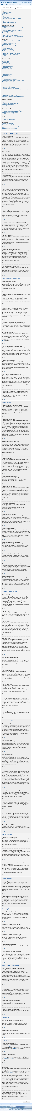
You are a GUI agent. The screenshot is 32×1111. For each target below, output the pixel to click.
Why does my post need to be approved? (10, 54)
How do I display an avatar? (7, 33)
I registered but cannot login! (7, 16)
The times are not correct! (7, 29)
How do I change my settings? (8, 26)
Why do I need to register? (7, 12)
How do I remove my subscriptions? (9, 113)
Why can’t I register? (6, 14)
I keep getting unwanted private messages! (10, 88)
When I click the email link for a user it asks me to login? (13, 36)
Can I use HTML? (5, 61)
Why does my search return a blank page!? (10, 103)
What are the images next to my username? (10, 32)
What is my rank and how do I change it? (10, 35)
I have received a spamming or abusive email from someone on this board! (15, 90)
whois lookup (11, 1072)
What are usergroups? (6, 76)
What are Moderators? (6, 75)
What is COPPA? (5, 13)
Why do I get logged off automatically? (9, 21)
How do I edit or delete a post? (8, 41)
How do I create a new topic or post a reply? (11, 40)
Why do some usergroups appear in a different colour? (13, 80)
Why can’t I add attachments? (8, 49)
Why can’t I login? (5, 17)
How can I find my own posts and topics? (10, 105)
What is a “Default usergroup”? (8, 81)
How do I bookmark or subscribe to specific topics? (12, 111)
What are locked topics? (7, 68)
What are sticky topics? (6, 67)
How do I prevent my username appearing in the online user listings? (15, 27)
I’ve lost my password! (6, 19)
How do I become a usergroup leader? (9, 79)
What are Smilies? (5, 62)
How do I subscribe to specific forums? (10, 112)
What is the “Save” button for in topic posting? (11, 53)
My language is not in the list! (7, 31)
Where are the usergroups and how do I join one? (12, 77)
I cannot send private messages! (8, 87)
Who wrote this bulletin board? (8, 123)
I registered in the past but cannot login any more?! (12, 18)
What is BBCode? (5, 60)
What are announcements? (7, 66)
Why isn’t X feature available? (8, 124)
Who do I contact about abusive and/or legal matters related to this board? (15, 127)
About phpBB (15, 1048)
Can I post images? (6, 63)
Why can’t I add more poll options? (9, 45)
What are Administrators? (7, 74)
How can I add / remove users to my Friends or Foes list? (13, 96)
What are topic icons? (6, 69)
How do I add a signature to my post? (9, 43)
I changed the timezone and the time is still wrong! (12, 30)
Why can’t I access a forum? (7, 48)
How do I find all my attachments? (8, 119)
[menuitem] (4, 2)
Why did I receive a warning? (8, 50)
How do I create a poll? (6, 44)
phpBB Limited (12, 1046)
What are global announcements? (8, 64)
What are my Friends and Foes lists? (9, 95)
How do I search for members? (8, 104)
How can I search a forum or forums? (9, 100)
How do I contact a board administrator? (10, 128)
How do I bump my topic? (7, 55)
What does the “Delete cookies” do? (9, 22)
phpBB (3, 340)
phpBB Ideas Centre (8, 1058)
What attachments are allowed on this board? (11, 118)
